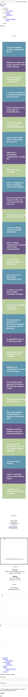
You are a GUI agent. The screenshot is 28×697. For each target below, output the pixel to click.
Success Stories (7, 662)
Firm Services (9, 660)
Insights (5, 666)
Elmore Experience (11, 669)
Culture (5, 667)
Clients (8, 663)
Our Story (5, 657)
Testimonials (9, 664)
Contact (5, 671)
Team (7, 670)
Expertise (5, 659)
